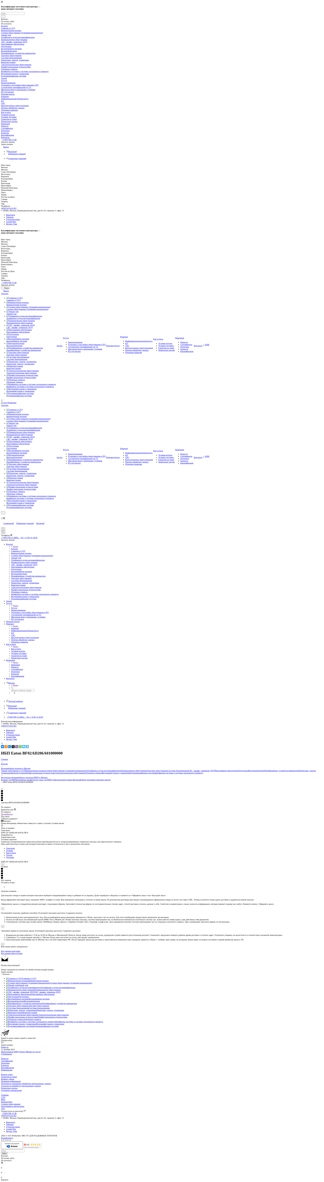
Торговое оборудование (157, 771)
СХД (3, 1097)
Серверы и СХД (18, 771)
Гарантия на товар (9, 1077)
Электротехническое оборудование (70, 773)
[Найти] (3, 16)
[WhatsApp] (20, 746)
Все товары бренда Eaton (12, 953)
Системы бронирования (178, 771)
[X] (13, 746)
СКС (3, 1109)
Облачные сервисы (94, 773)
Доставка (10, 857)
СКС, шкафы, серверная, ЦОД (202, 771)
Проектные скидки (9, 1088)
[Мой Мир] (9, 746)
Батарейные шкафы (24, 780)
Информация (6, 1070)
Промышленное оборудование (134, 771)
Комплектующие (18, 773)
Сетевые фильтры (72, 780)
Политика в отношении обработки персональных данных (26, 1084)
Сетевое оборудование (11, 1104)
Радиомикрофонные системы (142, 773)
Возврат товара (7, 1079)
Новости (4, 1047)
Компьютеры (6, 1102)
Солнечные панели (102, 780)
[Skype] (23, 746)
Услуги (14, 608)
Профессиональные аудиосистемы (40, 773)
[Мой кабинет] (2, 516)
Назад (15, 546)
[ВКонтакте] (2, 746)
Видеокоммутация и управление (116, 773)
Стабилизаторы (58, 780)
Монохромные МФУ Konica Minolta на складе (21, 1052)
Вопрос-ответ (7, 1074)
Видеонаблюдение (256, 771)
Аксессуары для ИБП (42, 780)
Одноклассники (13, 219)
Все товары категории (10, 951)
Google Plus (11, 222)
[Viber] (16, 746)
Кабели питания (87, 780)
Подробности (7, 814)
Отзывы (9, 851)
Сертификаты (7, 1061)
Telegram (10, 217)
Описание (10, 848)
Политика (5, 1063)
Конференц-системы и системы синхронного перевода (179, 773)
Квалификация (7, 1068)
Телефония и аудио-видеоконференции (104, 771)
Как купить (16, 649)
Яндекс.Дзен (11, 224)
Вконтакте (10, 215)
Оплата (9, 855)
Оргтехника (243, 771)
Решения (15, 628)
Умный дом (6, 771)
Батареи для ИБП (8, 780)
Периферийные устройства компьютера (281, 771)
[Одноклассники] (6, 746)
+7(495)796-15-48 (9, 140)
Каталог (14, 549)
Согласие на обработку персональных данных (21, 1086)
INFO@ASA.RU (9, 208)
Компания (15, 665)
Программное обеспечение (226, 771)
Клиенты (5, 1065)
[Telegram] (27, 746)
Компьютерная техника (35, 771)
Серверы (5, 1095)
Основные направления (11, 1090)
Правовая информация (11, 1081)
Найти (4, 1153)
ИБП (3, 1099)
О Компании (6, 1054)
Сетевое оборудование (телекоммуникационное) (66, 771)
